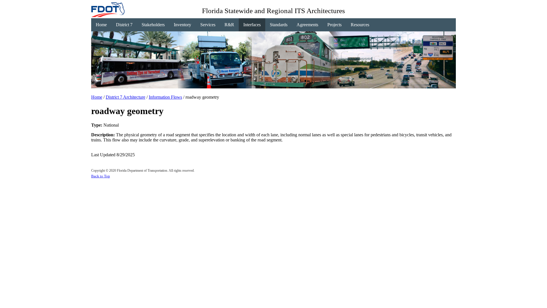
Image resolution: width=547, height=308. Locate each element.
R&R (229, 24)
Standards (278, 24)
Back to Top (100, 176)
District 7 (124, 24)
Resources (360, 24)
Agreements (307, 24)
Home (101, 24)
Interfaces (252, 24)
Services (207, 24)
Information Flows (165, 97)
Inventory (182, 24)
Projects (334, 24)
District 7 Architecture (125, 97)
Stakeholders (153, 24)
